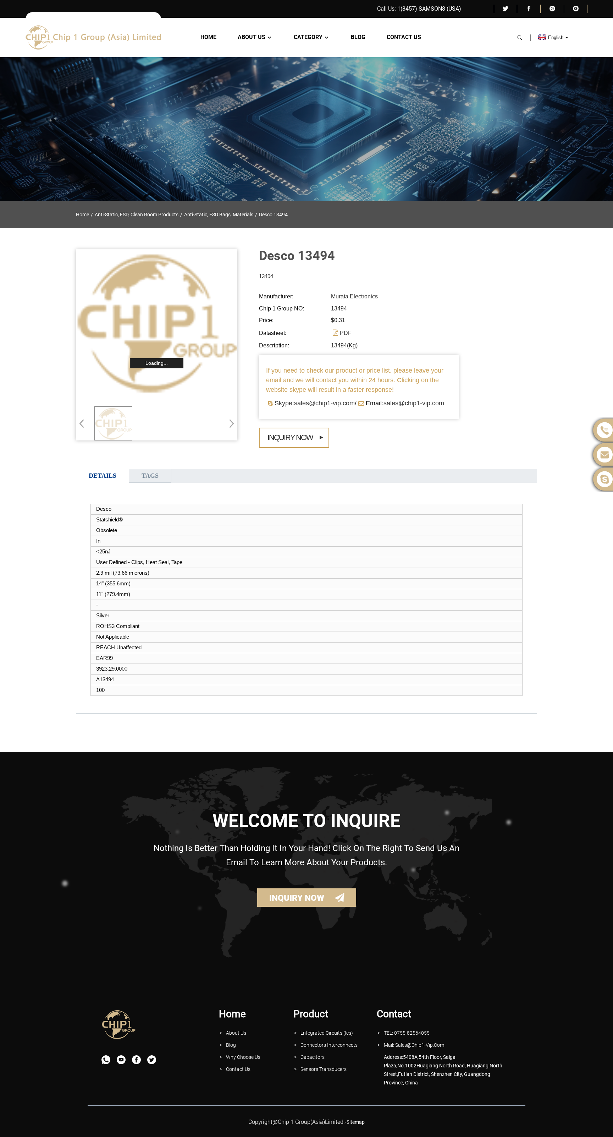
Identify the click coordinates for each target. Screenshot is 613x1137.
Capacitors (312, 1057)
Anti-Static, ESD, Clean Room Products (136, 214)
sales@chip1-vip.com (413, 403)
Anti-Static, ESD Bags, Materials (218, 214)
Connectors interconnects (329, 1045)
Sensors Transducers (323, 1069)
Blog (358, 37)
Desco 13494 (273, 214)
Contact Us (404, 37)
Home (208, 37)
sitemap (356, 1122)
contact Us (238, 1069)
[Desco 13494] (113, 423)
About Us (251, 37)
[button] (229, 423)
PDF (346, 333)
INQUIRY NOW (296, 898)
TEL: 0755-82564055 (407, 1033)
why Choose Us (243, 1057)
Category (308, 37)
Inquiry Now (290, 437)
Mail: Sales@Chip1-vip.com (414, 1045)
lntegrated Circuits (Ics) (326, 1033)
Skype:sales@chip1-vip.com (315, 403)
